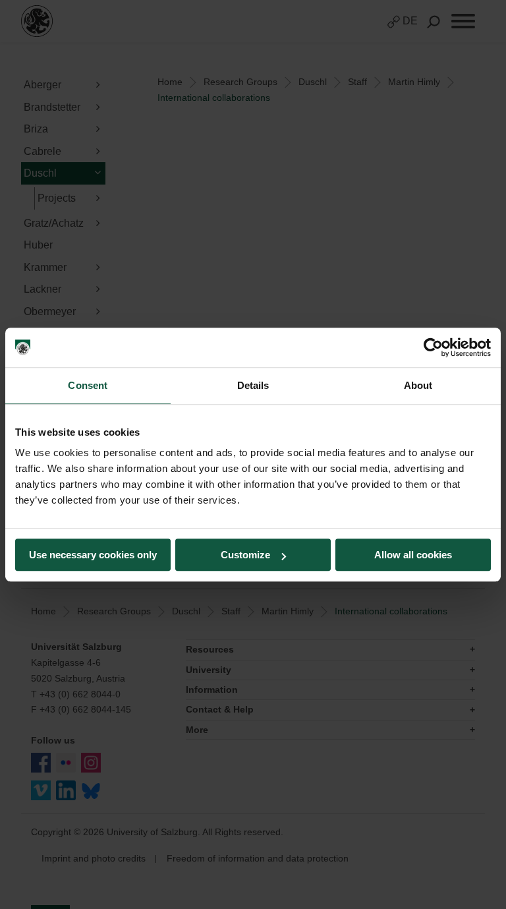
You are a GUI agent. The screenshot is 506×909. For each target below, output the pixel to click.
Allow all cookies (413, 554)
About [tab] (418, 385)
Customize (245, 554)
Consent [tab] (87, 385)
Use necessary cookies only (93, 554)
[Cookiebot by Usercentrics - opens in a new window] (433, 347)
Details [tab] (253, 385)
